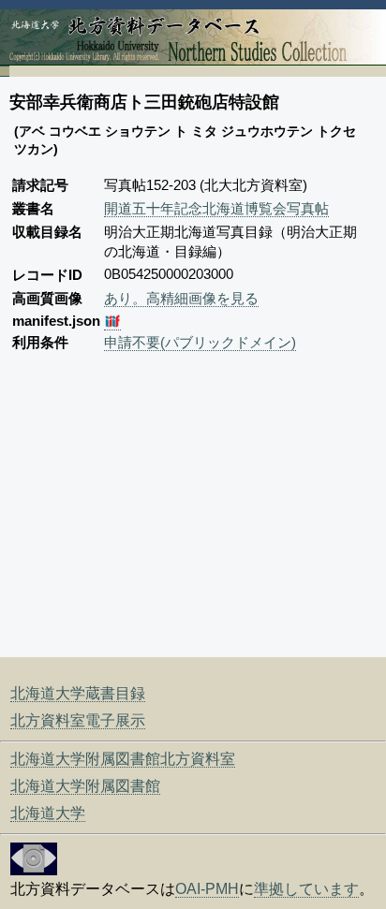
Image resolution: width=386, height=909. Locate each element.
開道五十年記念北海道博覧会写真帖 (216, 208)
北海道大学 (47, 813)
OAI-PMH (207, 889)
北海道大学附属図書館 (85, 786)
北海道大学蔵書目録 (77, 693)
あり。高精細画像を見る (181, 298)
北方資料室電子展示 (77, 720)
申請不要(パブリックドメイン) (200, 342)
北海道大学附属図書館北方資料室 (122, 759)
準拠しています (306, 889)
